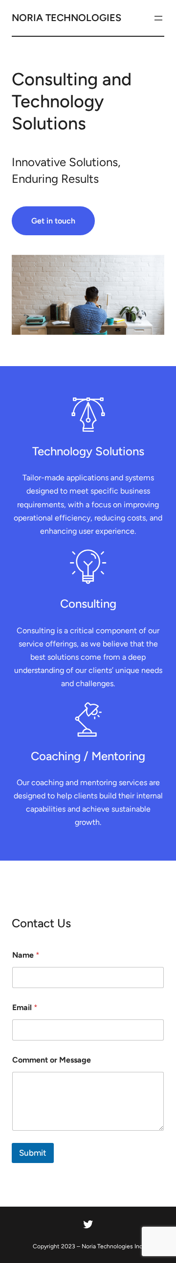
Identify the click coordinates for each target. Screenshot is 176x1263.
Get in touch (53, 220)
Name (26, 955)
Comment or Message (51, 1060)
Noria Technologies (66, 18)
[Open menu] (158, 18)
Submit (32, 1153)
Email (25, 1007)
